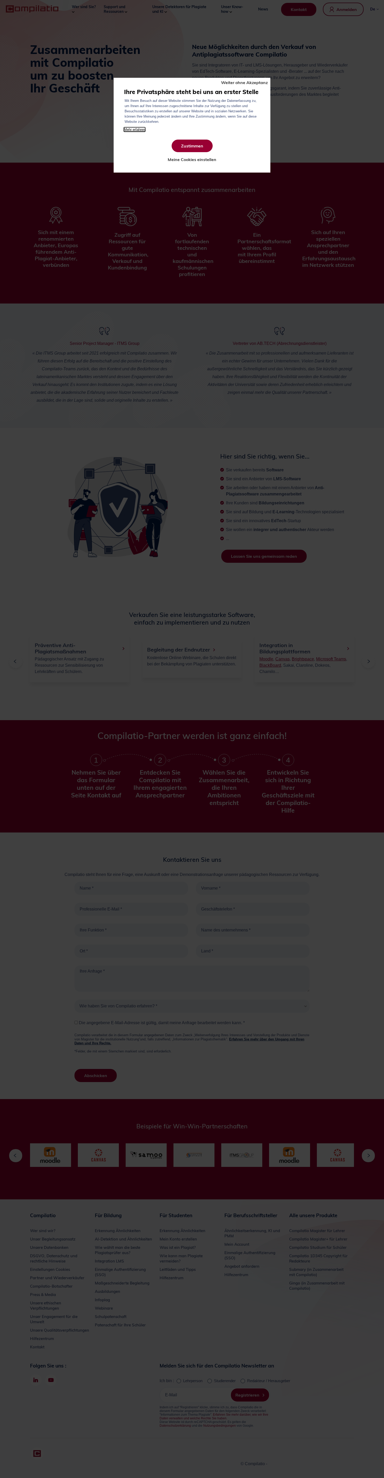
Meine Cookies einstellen (192, 159)
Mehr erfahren (134, 129)
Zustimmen (192, 145)
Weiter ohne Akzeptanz (244, 82)
